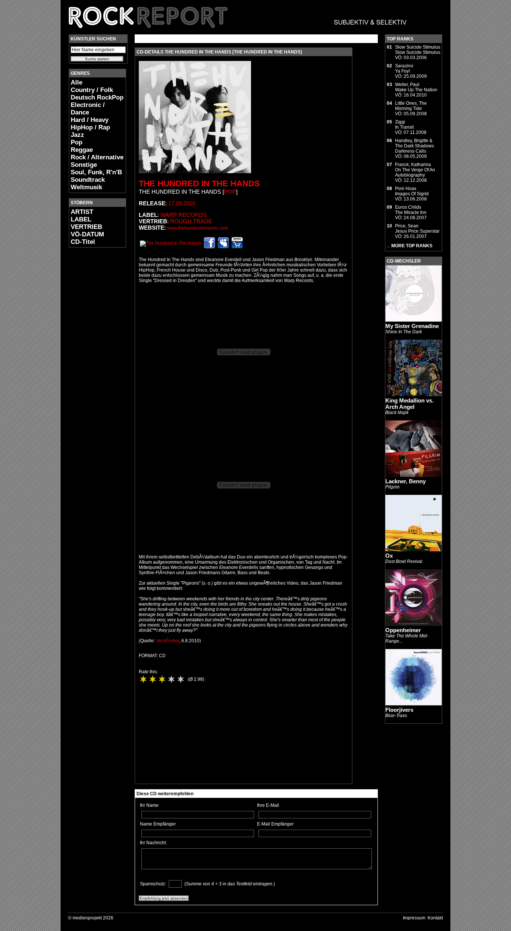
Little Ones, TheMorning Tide (411, 106)
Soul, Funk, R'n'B (96, 172)
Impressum (414, 918)
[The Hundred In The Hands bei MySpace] (223, 246)
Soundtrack (88, 179)
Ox (389, 555)
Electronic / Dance (88, 108)
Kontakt (435, 918)
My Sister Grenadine (412, 326)
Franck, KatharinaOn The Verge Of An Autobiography (415, 170)
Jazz (77, 134)
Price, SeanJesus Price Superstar (417, 228)
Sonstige (84, 164)
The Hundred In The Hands (199, 183)
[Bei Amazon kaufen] (237, 246)
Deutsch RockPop (97, 97)
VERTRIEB (86, 226)
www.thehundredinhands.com (197, 228)
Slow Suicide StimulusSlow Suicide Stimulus (417, 50)
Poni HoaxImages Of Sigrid (412, 191)
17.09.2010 (181, 203)
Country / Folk (92, 90)
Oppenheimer (403, 630)
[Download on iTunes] (170, 243)
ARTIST (82, 211)
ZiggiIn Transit (404, 124)
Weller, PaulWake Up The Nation (416, 87)
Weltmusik (86, 187)
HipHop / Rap (90, 127)
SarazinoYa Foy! (404, 68)
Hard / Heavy (89, 119)
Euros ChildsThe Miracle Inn (410, 210)
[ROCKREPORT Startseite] (238, 31)
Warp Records (183, 215)
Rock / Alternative (97, 157)
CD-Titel (83, 241)
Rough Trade (191, 221)
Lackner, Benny (405, 481)
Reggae (82, 149)
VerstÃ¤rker (167, 640)
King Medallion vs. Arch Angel (409, 403)
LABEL (81, 219)
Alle (76, 82)
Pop (76, 142)
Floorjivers (399, 710)
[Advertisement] (91, 365)
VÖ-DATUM (87, 234)
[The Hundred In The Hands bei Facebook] (209, 246)
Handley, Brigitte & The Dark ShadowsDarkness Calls (414, 146)
